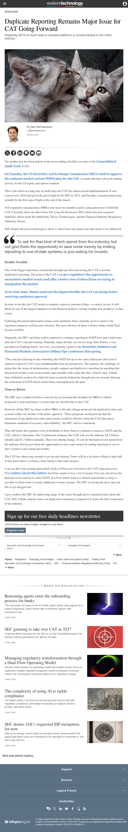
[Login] (125, 3)
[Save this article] (26, 153)
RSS (84, 809)
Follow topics (48, 809)
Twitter (54, 809)
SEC (56, 563)
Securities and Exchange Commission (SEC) (28, 563)
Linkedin (60, 809)
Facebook (72, 809)
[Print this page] (38, 153)
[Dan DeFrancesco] (13, 134)
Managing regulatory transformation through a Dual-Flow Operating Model (43, 660)
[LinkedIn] (19, 153)
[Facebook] (13, 153)
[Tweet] (7, 153)
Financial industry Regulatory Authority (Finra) (86, 563)
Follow (64, 538)
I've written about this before (26, 473)
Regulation (11, 12)
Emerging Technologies (41, 559)
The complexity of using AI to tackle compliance (36, 693)
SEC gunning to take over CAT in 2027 (38, 629)
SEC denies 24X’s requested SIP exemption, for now (42, 726)
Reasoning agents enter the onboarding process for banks (37, 598)
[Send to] (32, 153)
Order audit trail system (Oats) (73, 559)
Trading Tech (98, 559)
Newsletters (66, 809)
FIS (115, 563)
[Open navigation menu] (3, 4)
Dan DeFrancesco (41, 127)
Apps (78, 809)
